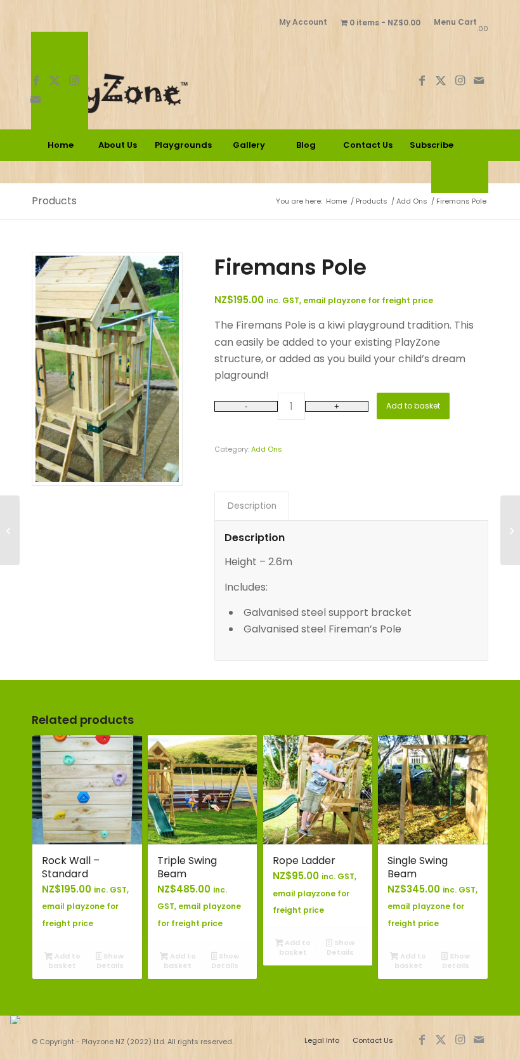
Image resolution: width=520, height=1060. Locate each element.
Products (54, 200)
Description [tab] (252, 506)
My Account (303, 21)
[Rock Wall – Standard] (10, 530)
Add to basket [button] (64, 961)
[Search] (459, 177)
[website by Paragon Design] (16, 1020)
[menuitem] (303, 22)
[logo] (145, 80)
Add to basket (413, 405)
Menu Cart (455, 21)
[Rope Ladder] (510, 530)
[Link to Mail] (35, 99)
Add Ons (266, 449)
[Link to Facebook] (35, 80)
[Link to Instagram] (73, 80)
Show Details (110, 961)
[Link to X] (54, 80)
